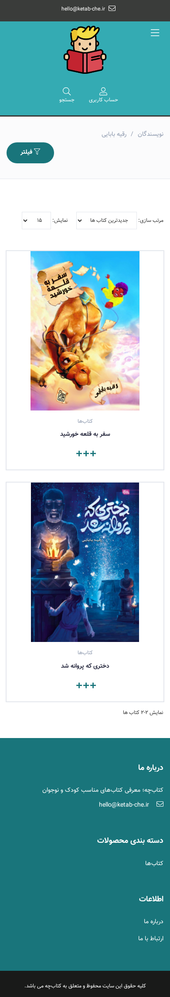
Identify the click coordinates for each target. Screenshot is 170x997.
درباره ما (153, 922)
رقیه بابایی (114, 134)
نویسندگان (150, 134)
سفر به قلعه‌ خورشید (85, 434)
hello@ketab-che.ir (83, 9)
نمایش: (59, 220)
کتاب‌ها (154, 864)
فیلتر (27, 152)
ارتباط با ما (150, 939)
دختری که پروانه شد (85, 666)
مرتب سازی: (150, 220)
